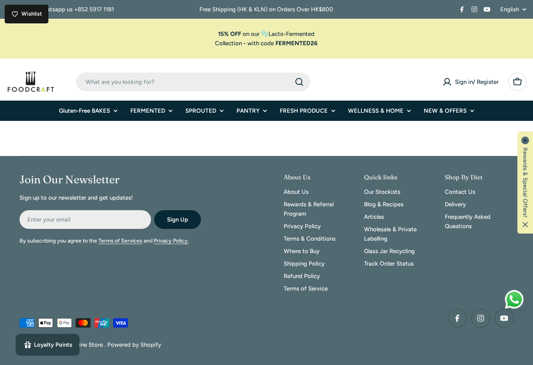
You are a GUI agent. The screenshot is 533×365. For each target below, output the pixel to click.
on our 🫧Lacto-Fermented (266, 33)
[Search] (299, 82)
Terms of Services (120, 240)
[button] (525, 182)
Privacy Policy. (171, 240)
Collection (228, 43)
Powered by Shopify (134, 344)
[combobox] (193, 82)
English (509, 9)
